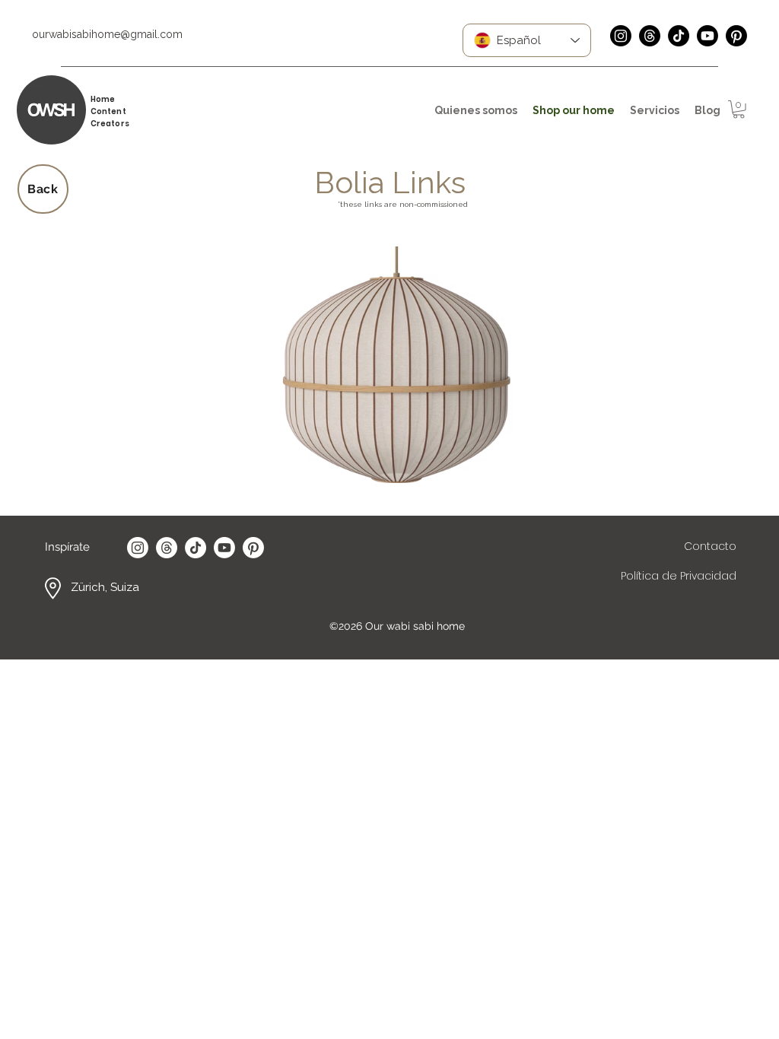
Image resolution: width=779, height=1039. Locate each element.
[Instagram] (620, 35)
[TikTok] (678, 35)
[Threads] (649, 35)
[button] (738, 109)
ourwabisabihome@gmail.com (107, 34)
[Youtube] (707, 35)
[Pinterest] (736, 35)
